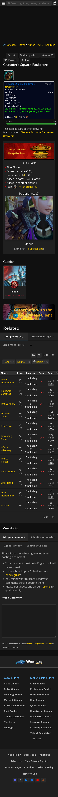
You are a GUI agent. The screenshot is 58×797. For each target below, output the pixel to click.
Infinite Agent (8, 403)
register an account (43, 643)
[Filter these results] (39, 355)
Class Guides (11, 683)
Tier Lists (9, 722)
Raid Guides (11, 711)
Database (11, 44)
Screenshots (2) (29, 193)
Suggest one (35, 248)
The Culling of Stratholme (31, 381)
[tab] (14, 337)
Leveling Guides (13, 694)
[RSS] (43, 780)
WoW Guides (11, 678)
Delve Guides (11, 689)
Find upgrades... (29, 55)
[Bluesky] (26, 780)
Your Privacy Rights (36, 761)
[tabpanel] (29, 436)
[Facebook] (31, 780)
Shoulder (50, 44)
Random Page (13, 767)
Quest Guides (38, 705)
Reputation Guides (41, 711)
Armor (31, 44)
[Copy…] (33, 355)
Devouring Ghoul (6, 437)
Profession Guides (14, 705)
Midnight (9, 727)
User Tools (30, 754)
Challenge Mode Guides (42, 727)
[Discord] (15, 780)
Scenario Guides (39, 722)
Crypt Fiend (7, 482)
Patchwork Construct (6, 392)
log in (29, 643)
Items (22, 44)
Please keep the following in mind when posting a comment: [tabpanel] (29, 600)
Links (13, 55)
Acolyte (5, 505)
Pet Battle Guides (40, 716)
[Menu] (3, 3)
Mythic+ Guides (13, 700)
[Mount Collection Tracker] (29, 312)
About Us (45, 754)
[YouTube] (37, 780)
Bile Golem (6, 426)
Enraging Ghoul (5, 415)
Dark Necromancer (8, 494)
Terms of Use (29, 773)
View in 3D (47, 55)
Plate (40, 44)
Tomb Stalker (8, 471)
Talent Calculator (14, 716)
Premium (29, 767)
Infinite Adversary (6, 449)
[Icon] (9, 75)
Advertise (16, 761)
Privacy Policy (45, 767)
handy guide (12, 575)
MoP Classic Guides (42, 678)
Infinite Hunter (4, 460)
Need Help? (14, 754)
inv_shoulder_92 (27, 186)
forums (46, 586)
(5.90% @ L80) (45, 109)
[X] (20, 780)
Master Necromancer (8, 381)
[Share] (55, 3)
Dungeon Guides (39, 694)
